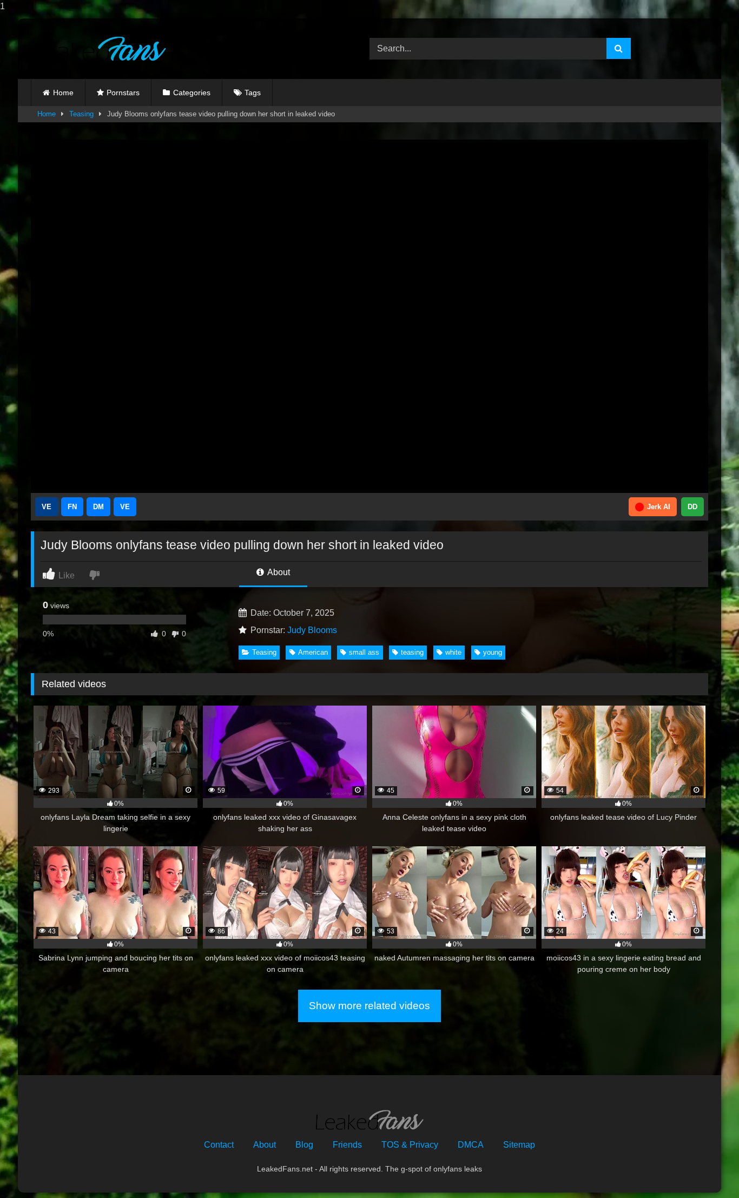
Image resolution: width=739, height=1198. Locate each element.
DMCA (471, 1144)
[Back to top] (705, 1168)
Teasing (81, 114)
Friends (347, 1144)
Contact (219, 1144)
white (453, 652)
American (313, 652)
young (492, 652)
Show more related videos (369, 1005)
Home (63, 92)
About (278, 572)
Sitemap (519, 1144)
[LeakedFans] (98, 49)
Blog (304, 1144)
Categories (191, 92)
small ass (364, 652)
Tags (253, 92)
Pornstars (123, 92)
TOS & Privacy (409, 1144)
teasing (412, 652)
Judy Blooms (312, 630)
